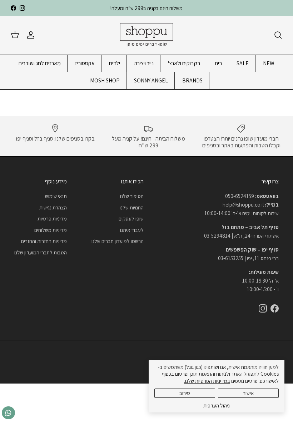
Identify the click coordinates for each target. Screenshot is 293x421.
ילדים (114, 63)
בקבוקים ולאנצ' (184, 63)
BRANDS (192, 80)
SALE (243, 63)
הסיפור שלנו (132, 196)
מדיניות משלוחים (50, 230)
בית (218, 63)
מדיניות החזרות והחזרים (44, 241)
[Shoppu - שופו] (146, 35)
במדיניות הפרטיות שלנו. (207, 380)
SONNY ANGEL (151, 80)
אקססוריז (85, 63)
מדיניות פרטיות (52, 218)
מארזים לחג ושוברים (40, 63)
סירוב (184, 393)
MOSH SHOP (105, 80)
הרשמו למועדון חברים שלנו (117, 241)
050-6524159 (239, 196)
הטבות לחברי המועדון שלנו (40, 252)
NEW (268, 63)
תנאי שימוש (56, 196)
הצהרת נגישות (53, 207)
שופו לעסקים (131, 218)
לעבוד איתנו (132, 230)
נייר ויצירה (144, 63)
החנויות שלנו (132, 207)
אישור (248, 393)
